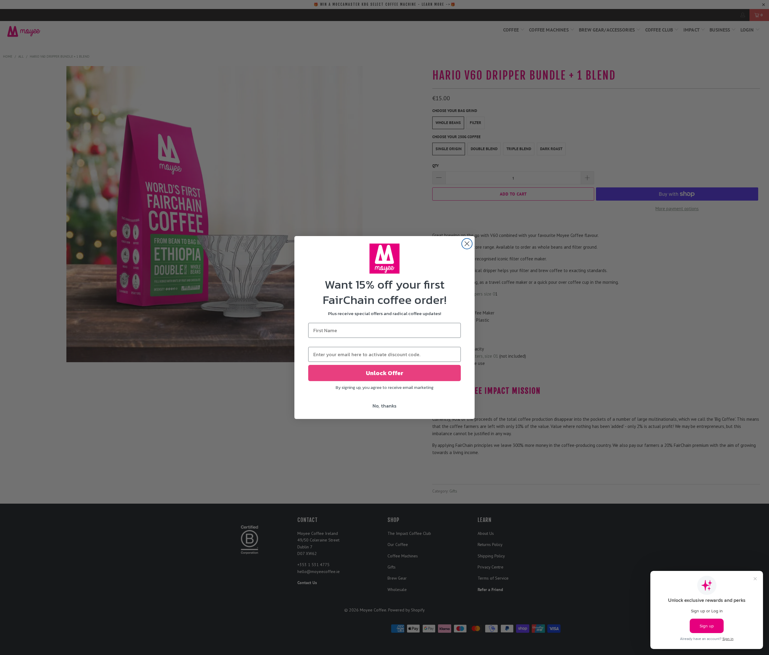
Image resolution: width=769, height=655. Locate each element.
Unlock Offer (384, 373)
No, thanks (384, 405)
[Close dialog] (467, 243)
